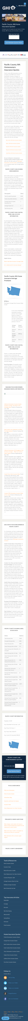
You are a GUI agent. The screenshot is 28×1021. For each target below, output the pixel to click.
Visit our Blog (11, 977)
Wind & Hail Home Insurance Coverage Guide (13, 261)
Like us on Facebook (13, 998)
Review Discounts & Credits (9, 870)
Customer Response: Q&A (9, 877)
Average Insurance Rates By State (11, 881)
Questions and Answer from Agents (11, 801)
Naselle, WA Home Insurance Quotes (13, 146)
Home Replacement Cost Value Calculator (13, 808)
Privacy (20, 1011)
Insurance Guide (7, 867)
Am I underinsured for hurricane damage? (12, 265)
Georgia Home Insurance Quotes (10, 940)
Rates (9, 1011)
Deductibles (6, 900)
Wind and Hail (7, 914)
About (16, 1011)
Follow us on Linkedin (13, 988)
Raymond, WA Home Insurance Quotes (13, 149)
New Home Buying (7, 911)
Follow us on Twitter (13, 982)
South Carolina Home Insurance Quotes (12, 947)
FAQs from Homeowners (9, 790)
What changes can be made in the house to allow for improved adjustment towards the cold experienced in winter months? (14, 826)
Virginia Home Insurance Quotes (10, 955)
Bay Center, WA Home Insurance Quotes (14, 140)
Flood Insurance (7, 925)
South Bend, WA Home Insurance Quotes (14, 153)
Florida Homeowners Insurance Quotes (12, 937)
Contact (5, 1013)
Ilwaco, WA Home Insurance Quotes (13, 143)
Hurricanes (6, 921)
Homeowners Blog (8, 797)
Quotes (5, 1011)
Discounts (6, 907)
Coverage (6, 903)
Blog (13, 1011)
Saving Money (7, 918)
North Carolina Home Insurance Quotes (12, 944)
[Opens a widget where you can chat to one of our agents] (5, 1018)
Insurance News (7, 804)
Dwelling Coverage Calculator (10, 884)
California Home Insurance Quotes (11, 958)
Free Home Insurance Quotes (10, 962)
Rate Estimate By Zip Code (9, 888)
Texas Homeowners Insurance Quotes (12, 951)
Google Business (12, 993)
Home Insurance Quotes (9, 793)
